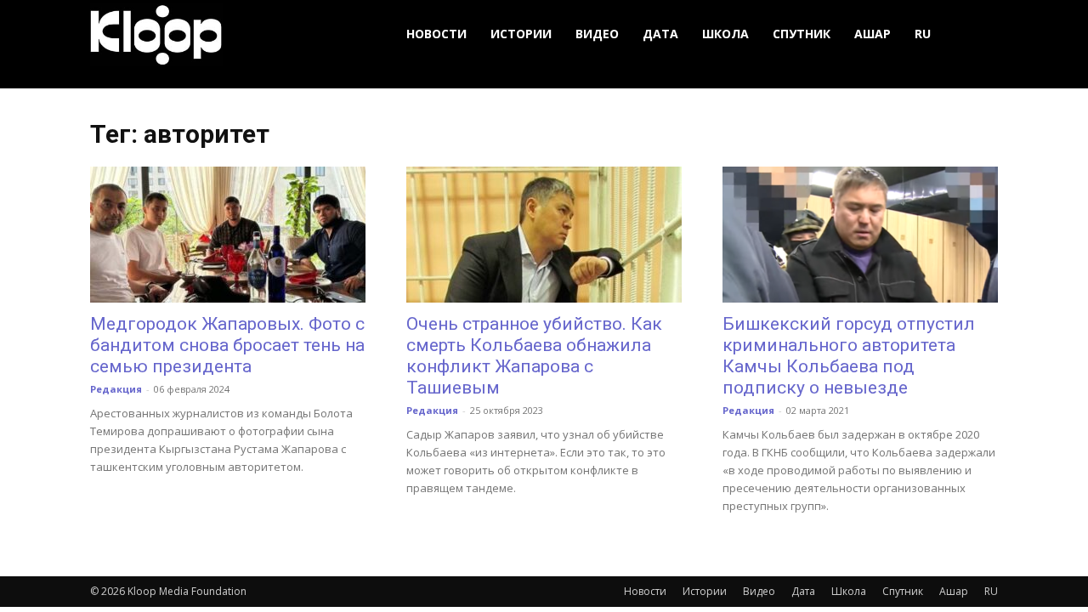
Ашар (872, 34)
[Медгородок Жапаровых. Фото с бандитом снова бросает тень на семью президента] (228, 235)
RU (923, 34)
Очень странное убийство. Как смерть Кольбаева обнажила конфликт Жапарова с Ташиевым (534, 356)
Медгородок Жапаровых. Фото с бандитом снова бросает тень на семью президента (227, 345)
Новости (436, 34)
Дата (660, 34)
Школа (725, 34)
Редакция (116, 388)
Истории (521, 34)
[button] (977, 34)
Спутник (801, 34)
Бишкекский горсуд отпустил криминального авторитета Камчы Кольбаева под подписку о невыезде (848, 356)
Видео (597, 34)
